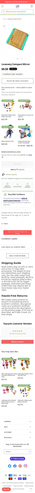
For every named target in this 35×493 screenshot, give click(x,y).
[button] (2, 6)
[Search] (4, 11)
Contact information (18, 489)
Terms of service (18, 486)
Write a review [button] (17, 342)
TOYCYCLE (9, 482)
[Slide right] (22, 59)
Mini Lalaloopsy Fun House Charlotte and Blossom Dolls (9, 375)
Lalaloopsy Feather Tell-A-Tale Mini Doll (25, 374)
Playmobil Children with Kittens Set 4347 (8, 115)
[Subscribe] (29, 451)
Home (4, 19)
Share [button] (6, 224)
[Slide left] (13, 59)
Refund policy (30, 482)
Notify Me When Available (17, 81)
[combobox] (17, 11)
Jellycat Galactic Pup (7, 141)
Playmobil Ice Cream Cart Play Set (25, 115)
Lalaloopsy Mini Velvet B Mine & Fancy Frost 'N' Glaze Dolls (8, 402)
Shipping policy (28, 486)
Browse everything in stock (11, 152)
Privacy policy (7, 486)
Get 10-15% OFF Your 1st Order (17, 232)
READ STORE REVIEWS (17, 256)
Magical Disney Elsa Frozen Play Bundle (24, 142)
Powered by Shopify (18, 482)
